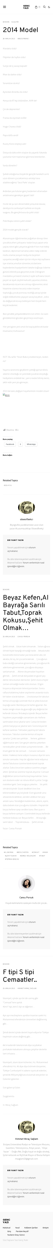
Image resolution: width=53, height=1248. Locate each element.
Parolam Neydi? (22, 1231)
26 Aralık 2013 (9, 39)
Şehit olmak (11, 856)
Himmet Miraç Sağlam (27, 988)
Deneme (6, 22)
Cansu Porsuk (24, 637)
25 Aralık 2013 (9, 637)
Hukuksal (6, 1227)
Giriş (9, 1231)
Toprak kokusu (12, 859)
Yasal (17, 1227)
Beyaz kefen (23, 852)
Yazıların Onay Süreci (16, 1235)
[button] (49, 7)
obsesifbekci (23, 39)
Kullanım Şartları (31, 1227)
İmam (46, 852)
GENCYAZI (26, 7)
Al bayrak (9, 852)
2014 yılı (8, 485)
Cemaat (36, 852)
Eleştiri (15, 22)
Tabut (42, 856)
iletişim (46, 1227)
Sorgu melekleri (28, 856)
